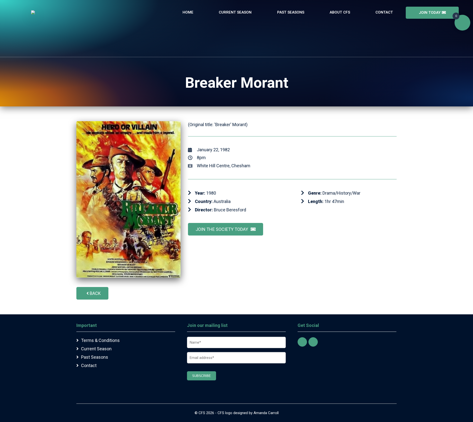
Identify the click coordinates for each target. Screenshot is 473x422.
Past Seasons (290, 12)
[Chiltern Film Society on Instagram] (313, 342)
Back (95, 293)
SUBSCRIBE (201, 376)
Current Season (235, 12)
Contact (384, 12)
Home (188, 12)
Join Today (430, 12)
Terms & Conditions (100, 340)
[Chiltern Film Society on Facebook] (302, 342)
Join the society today (222, 229)
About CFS (340, 12)
